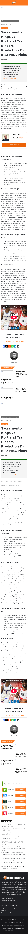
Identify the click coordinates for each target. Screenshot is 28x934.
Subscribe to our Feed (7, 912)
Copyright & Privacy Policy (8, 908)
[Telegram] (15, 346)
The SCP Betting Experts (7, 903)
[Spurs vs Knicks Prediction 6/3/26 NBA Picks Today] (21, 747)
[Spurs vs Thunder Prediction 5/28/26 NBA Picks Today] (21, 762)
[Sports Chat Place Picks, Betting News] (14, 2)
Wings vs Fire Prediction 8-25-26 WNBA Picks (14, 828)
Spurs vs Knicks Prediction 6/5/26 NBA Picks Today (20, 389)
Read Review (20, 789)
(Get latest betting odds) (9, 78)
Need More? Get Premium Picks (14, 341)
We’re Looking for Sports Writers (9, 905)
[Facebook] (4, 346)
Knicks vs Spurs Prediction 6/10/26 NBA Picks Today (21, 374)
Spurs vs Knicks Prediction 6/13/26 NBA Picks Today (7, 382)
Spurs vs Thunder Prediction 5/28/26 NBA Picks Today (21, 770)
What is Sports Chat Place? (8, 900)
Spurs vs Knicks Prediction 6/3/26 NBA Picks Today (20, 754)
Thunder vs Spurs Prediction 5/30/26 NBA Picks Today (7, 763)
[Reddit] (9, 346)
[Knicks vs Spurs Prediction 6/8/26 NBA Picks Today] (7, 390)
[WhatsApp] (12, 346)
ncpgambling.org (18, 930)
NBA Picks (8, 24)
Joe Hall (5, 59)
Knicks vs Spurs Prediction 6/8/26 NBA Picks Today (7, 397)
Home (4, 24)
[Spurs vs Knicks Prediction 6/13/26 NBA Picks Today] (7, 373)
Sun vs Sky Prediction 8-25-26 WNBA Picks (13, 833)
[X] (6, 346)
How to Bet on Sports (7, 898)
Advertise (3, 910)
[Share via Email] (18, 346)
